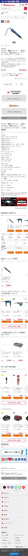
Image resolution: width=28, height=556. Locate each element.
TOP (2, 16)
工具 (12, 16)
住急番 (17, 537)
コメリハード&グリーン (8, 543)
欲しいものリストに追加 (14, 118)
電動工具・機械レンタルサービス (21, 547)
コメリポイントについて (22, 78)
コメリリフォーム (20, 535)
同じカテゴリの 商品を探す (21, 208)
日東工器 (3, 49)
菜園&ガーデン (6, 540)
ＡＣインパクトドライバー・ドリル (16, 18)
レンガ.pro (5, 537)
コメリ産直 (5, 535)
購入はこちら (10, 230)
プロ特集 (5, 546)
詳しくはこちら (23, 1)
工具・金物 (6, 16)
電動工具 (16, 16)
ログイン (15, 474)
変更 (25, 13)
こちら (12, 551)
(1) (7, 431)
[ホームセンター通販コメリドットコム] (9, 5)
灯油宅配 (18, 540)
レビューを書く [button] (14, 478)
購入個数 (6, 84)
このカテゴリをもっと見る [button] (14, 326)
